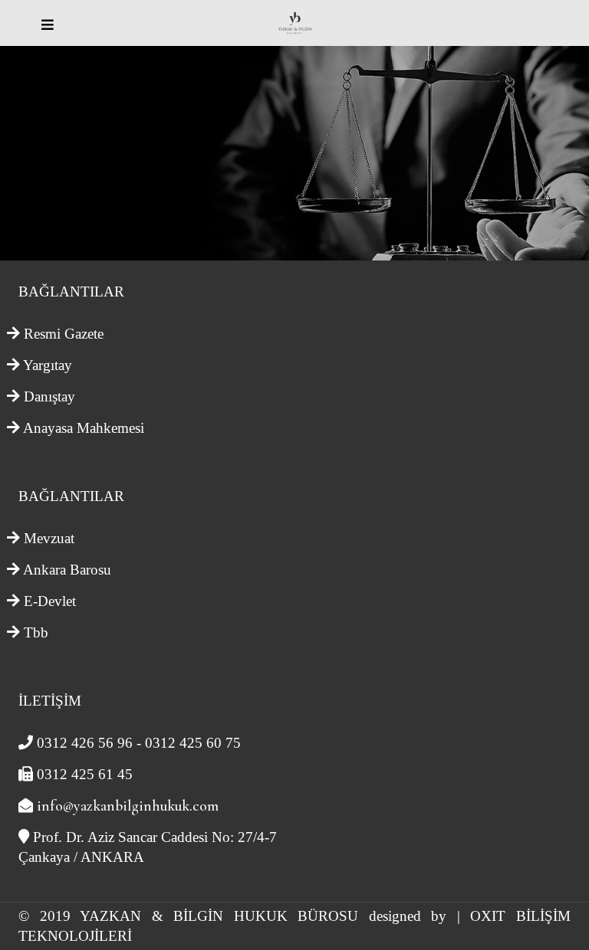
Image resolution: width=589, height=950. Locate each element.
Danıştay (49, 396)
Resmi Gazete (64, 334)
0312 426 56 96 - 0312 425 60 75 (139, 743)
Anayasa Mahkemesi (83, 428)
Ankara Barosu (67, 570)
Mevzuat (49, 538)
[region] (294, 153)
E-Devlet (50, 601)
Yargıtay (47, 365)
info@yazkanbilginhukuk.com (128, 806)
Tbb (36, 632)
